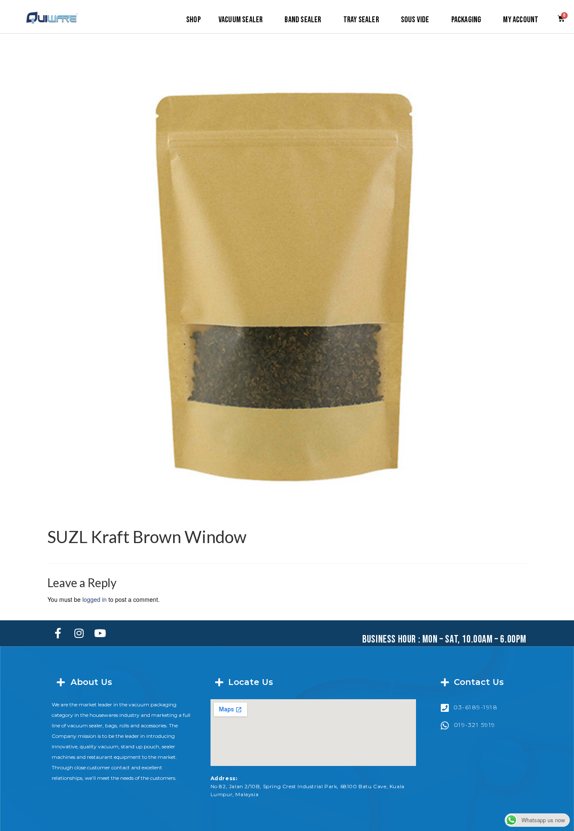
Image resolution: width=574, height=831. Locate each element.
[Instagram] (79, 633)
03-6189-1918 (475, 707)
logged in (94, 599)
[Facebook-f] (57, 633)
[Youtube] (100, 633)
